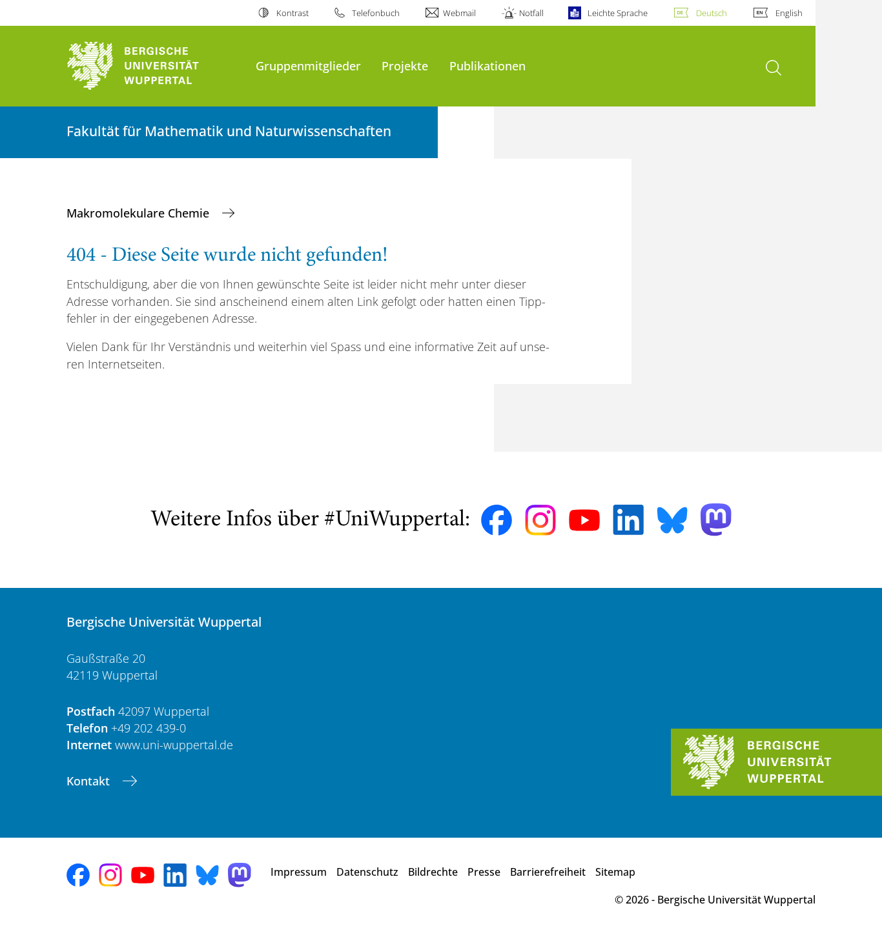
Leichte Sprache (617, 13)
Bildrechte (433, 872)
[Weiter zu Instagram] (540, 520)
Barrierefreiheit (548, 872)
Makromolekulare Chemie (139, 213)
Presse (483, 872)
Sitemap (615, 872)
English (789, 13)
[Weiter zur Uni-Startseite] (155, 66)
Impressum (299, 872)
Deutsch (711, 13)
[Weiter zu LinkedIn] (628, 520)
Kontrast (292, 13)
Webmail (459, 13)
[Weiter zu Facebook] (496, 520)
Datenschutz (367, 872)
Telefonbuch (376, 13)
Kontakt (90, 781)
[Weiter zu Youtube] (584, 520)
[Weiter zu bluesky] (672, 520)
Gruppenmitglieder (308, 65)
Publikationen (487, 65)
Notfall (531, 13)
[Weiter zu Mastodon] (716, 519)
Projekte (405, 65)
